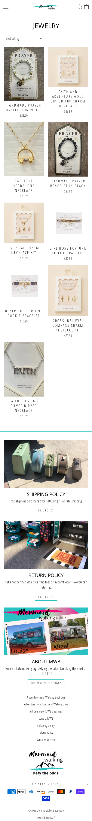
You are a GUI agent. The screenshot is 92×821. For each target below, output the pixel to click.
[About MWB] (46, 631)
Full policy (46, 510)
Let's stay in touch (45, 784)
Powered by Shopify (46, 817)
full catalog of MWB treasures (46, 711)
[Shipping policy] (46, 464)
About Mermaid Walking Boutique (46, 697)
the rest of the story (46, 683)
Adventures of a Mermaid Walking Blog (46, 704)
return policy (46, 732)
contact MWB (46, 718)
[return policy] (46, 545)
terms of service (46, 739)
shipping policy (46, 725)
